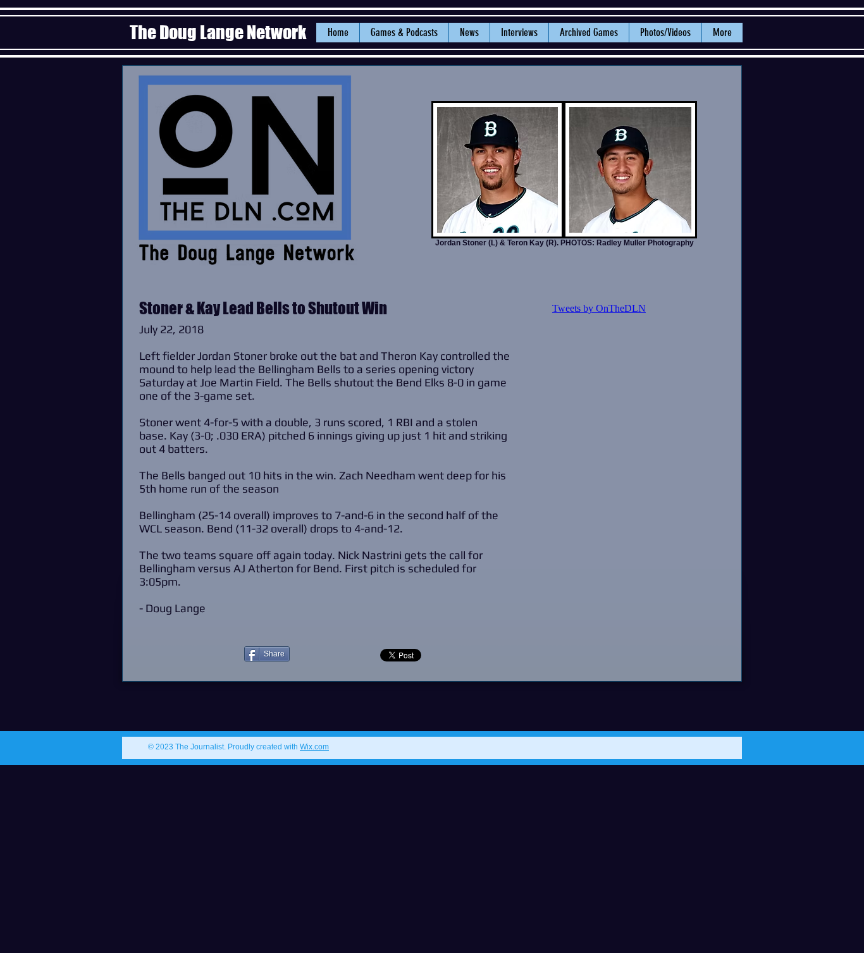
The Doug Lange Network (219, 32)
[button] (469, 32)
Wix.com (314, 746)
